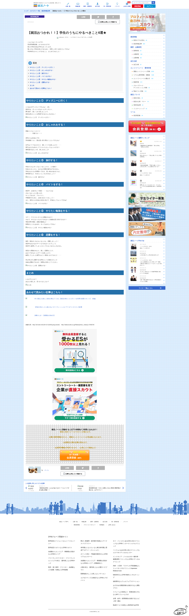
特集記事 (84, 521)
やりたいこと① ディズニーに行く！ (42, 67)
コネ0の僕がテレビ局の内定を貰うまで (149, 255)
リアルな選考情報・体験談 (146, 173)
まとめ (32, 85)
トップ (26, 11)
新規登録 (137, 6)
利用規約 (102, 525)
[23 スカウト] (147, 22)
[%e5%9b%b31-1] (147, 229)
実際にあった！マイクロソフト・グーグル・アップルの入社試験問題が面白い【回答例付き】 (151, 186)
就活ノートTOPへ (64, 521)
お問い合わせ (111, 525)
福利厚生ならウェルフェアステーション (126, 581)
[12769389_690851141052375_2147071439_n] (147, 199)
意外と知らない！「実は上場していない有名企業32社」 (151, 155)
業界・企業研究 (94, 521)
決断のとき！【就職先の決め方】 (44, 315)
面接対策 (142, 143)
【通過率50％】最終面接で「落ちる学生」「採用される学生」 (150, 146)
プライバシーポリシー (89, 525)
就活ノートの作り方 (145, 175)
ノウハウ (125, 521)
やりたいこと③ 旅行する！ (39, 73)
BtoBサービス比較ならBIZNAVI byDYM (126, 605)
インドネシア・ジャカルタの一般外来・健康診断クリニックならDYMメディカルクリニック (126, 559)
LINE (67, 468)
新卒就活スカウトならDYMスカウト (60, 547)
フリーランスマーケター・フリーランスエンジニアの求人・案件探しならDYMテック (61, 560)
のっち (47, 470)
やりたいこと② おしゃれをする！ (41, 70)
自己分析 (105, 521)
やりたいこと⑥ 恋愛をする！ (40, 82)
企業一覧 (75, 521)
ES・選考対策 (115, 521)
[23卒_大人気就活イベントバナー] (147, 214)
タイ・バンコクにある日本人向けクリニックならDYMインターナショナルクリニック (126, 543)
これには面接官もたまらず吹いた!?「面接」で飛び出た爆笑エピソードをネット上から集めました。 (151, 263)
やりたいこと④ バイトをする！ (41, 76)
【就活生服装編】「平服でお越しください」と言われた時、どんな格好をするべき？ (151, 165)
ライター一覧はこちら (146, 288)
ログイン (150, 6)
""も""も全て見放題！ (74, 455)
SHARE (98, 468)
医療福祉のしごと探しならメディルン (93, 574)
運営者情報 (77, 525)
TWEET (82, 468)
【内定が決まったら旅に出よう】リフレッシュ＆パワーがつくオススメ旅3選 (58, 307)
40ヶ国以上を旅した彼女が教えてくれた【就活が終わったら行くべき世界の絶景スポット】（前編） (65, 299)
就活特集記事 (46, 11)
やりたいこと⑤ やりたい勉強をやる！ (43, 79)
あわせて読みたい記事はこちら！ (41, 88)
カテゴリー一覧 (35, 11)
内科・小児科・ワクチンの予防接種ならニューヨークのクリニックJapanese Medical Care (126, 568)
